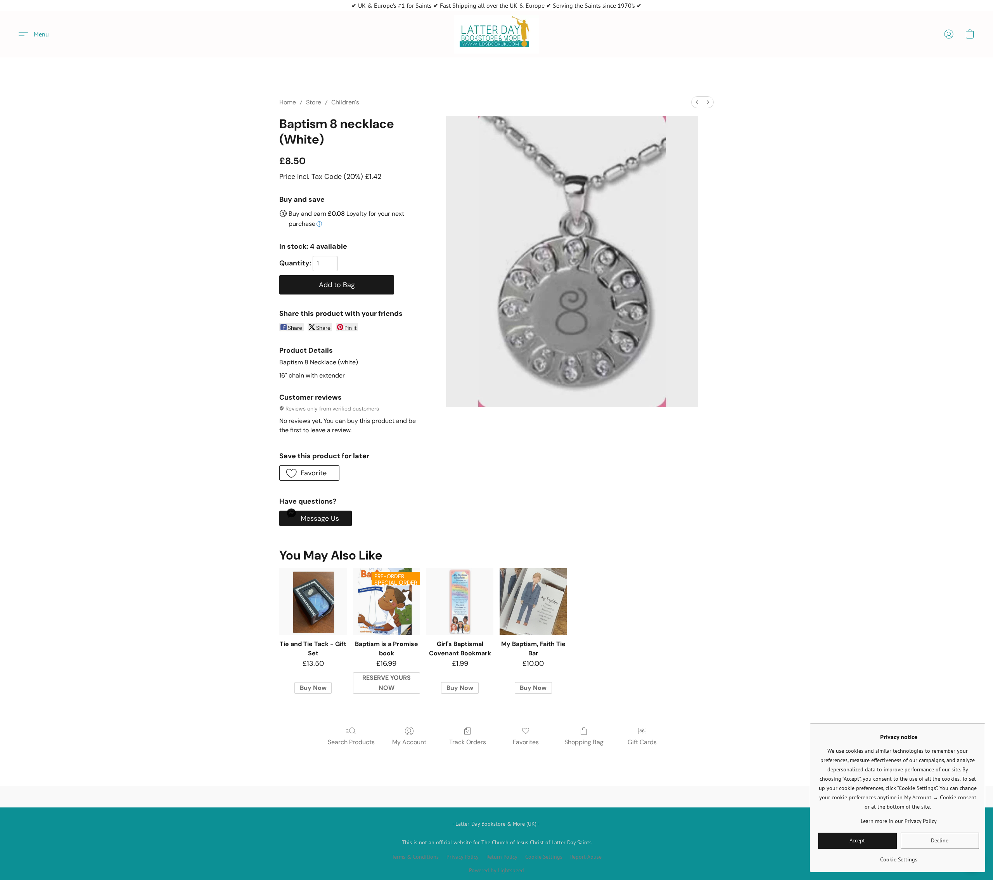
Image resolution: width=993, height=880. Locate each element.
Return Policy (501, 856)
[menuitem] (697, 102)
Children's (345, 102)
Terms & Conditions (415, 856)
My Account (409, 742)
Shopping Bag (584, 742)
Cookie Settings (543, 856)
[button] (496, 34)
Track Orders (467, 742)
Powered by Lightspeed (496, 870)
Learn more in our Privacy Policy (899, 821)
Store (313, 102)
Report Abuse (586, 856)
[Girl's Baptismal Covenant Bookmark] (459, 601)
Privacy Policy (462, 856)
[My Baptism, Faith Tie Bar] (533, 601)
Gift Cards (642, 742)
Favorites (526, 742)
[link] (898, 856)
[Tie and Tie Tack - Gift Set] (312, 601)
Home (287, 102)
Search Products (351, 742)
